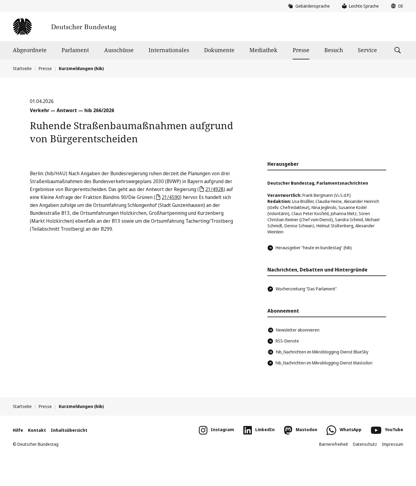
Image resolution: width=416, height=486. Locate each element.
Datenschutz (365, 444)
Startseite (22, 68)
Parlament (75, 50)
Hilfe (18, 430)
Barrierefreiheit (333, 444)
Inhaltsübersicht (69, 430)
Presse (301, 50)
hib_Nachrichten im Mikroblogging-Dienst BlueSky (322, 352)
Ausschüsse (119, 50)
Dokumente (219, 50)
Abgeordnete (30, 50)
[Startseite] (64, 26)
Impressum (392, 444)
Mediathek (263, 50)
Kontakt (37, 430)
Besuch (333, 50)
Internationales (169, 50)
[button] (395, 6)
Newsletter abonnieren (297, 330)
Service (367, 50)
